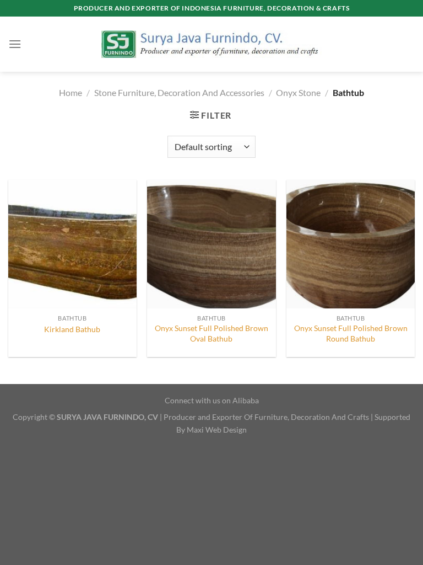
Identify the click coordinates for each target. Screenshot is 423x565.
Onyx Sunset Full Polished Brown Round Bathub (351, 333)
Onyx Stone (298, 92)
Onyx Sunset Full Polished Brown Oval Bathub (211, 333)
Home (70, 92)
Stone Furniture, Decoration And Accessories (179, 92)
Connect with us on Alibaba (212, 400)
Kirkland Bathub (72, 329)
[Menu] (14, 43)
